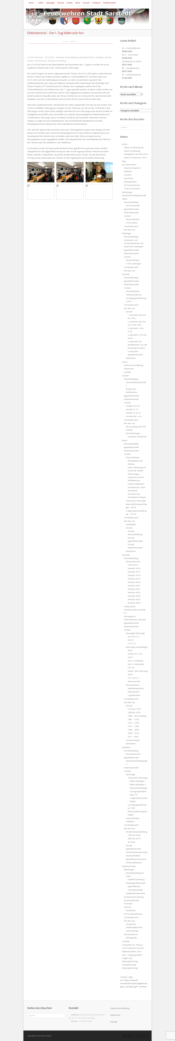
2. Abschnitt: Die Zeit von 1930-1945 (137, 323)
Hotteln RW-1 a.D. (134, 416)
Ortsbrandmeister (134, 862)
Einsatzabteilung (71, 57)
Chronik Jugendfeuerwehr (135, 539)
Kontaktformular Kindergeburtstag (130, 966)
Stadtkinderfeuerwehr (135, 893)
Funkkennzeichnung (136, 879)
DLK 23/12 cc (134, 636)
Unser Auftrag (132, 930)
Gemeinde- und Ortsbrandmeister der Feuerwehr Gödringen (134, 243)
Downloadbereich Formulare (131, 902)
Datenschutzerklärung (133, 365)
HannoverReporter (132, 168)
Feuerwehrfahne (133, 855)
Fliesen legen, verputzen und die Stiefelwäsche (136, 477)
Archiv (124, 144)
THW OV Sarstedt (132, 188)
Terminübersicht (131, 226)
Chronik (129, 311)
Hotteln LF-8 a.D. (133, 413)
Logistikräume (134, 695)
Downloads (131, 910)
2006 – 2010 (133, 733)
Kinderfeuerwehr (131, 212)
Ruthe (77, 3)
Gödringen (50, 3)
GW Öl (130, 640)
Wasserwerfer (134, 681)
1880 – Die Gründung (137, 716)
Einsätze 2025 (134, 599)
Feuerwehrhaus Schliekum (133, 820)
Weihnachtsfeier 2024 (131, 951)
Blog (124, 161)
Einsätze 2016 (134, 568)
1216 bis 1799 (134, 709)
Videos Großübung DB (133, 147)
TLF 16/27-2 (133, 678)
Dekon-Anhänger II (138, 784)
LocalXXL (128, 175)
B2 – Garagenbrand (130, 68)
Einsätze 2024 (134, 596)
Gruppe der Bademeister (131, 390)
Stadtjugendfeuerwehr (136, 883)
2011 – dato (133, 736)
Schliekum (96, 3)
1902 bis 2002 (134, 835)
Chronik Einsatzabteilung (135, 533)
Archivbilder (131, 524)
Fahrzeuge (130, 774)
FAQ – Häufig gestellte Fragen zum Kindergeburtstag (132, 958)
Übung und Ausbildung (57, 61)
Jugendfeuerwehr (131, 209)
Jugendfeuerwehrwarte (136, 859)
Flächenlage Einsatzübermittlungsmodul (134, 194)
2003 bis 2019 (134, 838)
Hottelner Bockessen (137, 436)
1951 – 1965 (133, 726)
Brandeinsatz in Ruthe (131, 61)
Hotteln (69, 3)
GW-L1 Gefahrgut (135, 660)
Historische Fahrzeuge (136, 500)
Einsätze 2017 (134, 571)
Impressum (129, 368)
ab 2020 (131, 842)
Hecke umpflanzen (136, 484)
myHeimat (128, 178)
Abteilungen (129, 869)
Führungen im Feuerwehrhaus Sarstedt (135, 618)
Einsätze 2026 (134, 603)
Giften (41, 3)
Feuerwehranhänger (138, 788)
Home (31, 3)
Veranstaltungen (133, 433)
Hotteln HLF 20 (133, 406)
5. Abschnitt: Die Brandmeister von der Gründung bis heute (137, 344)
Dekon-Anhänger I (138, 781)
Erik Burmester (37, 57)
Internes (127, 907)
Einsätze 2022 (134, 589)
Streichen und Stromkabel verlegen (137, 495)
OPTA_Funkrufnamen (133, 914)
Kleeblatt (128, 171)
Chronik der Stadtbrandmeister (134, 926)
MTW (130, 674)
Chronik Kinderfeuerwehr (135, 546)
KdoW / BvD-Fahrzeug (138, 671)
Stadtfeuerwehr (109, 3)
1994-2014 (133, 565)
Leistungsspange (135, 889)
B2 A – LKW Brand (130, 54)
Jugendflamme (134, 886)
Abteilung (60, 57)
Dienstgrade (131, 937)
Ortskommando (133, 740)
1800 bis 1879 (134, 712)
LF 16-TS (132, 643)
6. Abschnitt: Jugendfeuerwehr (135, 353)
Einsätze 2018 (134, 575)
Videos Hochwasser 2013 (135, 157)
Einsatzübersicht (133, 561)
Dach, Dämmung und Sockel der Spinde (137, 469)
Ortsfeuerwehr (40, 61)
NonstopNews (130, 181)
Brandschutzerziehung (134, 897)
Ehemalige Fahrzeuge (135, 633)
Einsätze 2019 (134, 578)
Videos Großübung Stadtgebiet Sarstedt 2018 (136, 152)
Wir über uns (129, 229)
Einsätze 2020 (134, 582)
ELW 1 (130, 657)
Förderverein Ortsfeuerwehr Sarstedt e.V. (134, 609)
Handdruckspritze (134, 294)
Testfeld (126, 941)
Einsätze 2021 (134, 585)
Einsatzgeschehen (86, 57)
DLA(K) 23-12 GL (135, 653)
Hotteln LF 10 (132, 409)
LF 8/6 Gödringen (133, 263)
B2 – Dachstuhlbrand (131, 48)
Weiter (73, 41)
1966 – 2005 (133, 729)
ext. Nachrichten (129, 164)
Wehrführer (131, 358)
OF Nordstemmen (132, 185)
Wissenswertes (131, 934)
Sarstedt (86, 3)
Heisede (60, 3)
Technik (127, 216)
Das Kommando (133, 205)
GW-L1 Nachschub (136, 664)
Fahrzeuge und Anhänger (137, 647)
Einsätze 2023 (134, 592)
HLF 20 (131, 667)
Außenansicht (133, 691)
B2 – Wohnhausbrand (131, 74)
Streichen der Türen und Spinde (136, 489)
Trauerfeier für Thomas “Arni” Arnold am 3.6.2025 (133, 946)
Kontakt (127, 372)
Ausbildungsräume (136, 688)
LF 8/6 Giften (131, 222)
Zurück (65, 41)
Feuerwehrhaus (133, 219)
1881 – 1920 (133, 719)
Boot (130, 650)
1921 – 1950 (133, 722)
